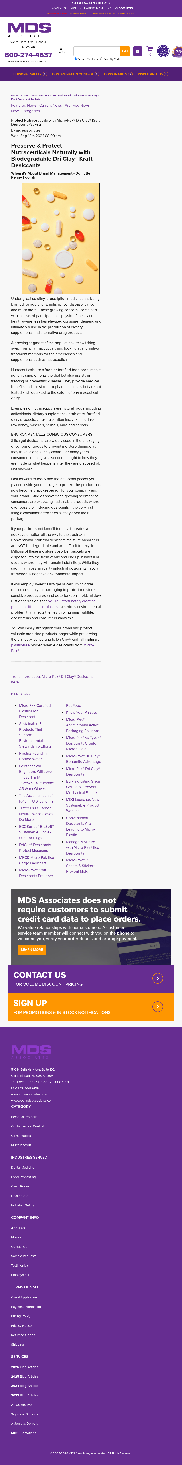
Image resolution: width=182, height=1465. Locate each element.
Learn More (32, 949)
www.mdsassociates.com (29, 1094)
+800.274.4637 (35, 1081)
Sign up (30, 1003)
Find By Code (112, 59)
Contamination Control (72, 74)
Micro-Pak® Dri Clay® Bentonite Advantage (83, 759)
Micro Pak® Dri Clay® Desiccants (83, 771)
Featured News (23, 105)
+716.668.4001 (58, 1081)
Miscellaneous (150, 74)
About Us (18, 1227)
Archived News (77, 105)
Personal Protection (25, 1117)
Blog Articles (24, 1367)
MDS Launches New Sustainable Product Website (82, 805)
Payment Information (26, 1306)
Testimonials (20, 1265)
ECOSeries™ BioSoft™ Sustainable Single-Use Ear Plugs (36, 832)
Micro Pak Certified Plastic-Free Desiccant (35, 711)
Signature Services (24, 1414)
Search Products (87, 59)
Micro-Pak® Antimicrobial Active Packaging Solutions (83, 725)
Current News (29, 95)
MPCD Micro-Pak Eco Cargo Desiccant (36, 860)
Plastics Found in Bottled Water (33, 756)
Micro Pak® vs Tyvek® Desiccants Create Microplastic (83, 743)
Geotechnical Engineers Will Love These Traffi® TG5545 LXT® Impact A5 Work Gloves (36, 777)
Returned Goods (23, 1335)
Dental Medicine (22, 1167)
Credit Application (24, 1297)
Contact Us (19, 1246)
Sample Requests (23, 1256)
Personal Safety (27, 74)
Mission (16, 1237)
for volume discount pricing (48, 984)
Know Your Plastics (81, 712)
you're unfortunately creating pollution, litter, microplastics (53, 604)
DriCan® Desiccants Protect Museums (35, 847)
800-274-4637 (28, 54)
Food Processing (23, 1177)
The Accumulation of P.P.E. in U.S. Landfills (36, 798)
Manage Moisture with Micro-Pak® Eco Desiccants (82, 847)
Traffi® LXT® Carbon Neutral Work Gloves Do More (36, 813)
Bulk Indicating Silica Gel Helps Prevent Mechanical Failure (83, 787)
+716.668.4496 (28, 1088)
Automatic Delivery (24, 1423)
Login (61, 52)
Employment (20, 1274)
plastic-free (20, 645)
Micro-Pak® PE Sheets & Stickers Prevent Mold (80, 865)
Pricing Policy (20, 1316)
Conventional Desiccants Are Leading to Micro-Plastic (80, 826)
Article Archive (21, 1404)
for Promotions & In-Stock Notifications (62, 1012)
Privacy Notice (21, 1325)
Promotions (23, 1433)
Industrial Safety (22, 1205)
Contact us (39, 975)
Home (14, 95)
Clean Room (20, 1186)
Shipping (17, 1344)
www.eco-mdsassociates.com (32, 1100)
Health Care (19, 1195)
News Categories (25, 111)
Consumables (115, 74)
